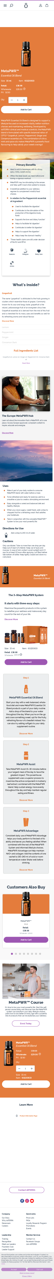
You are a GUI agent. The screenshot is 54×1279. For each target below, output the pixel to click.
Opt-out (39, 1269)
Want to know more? (27, 1273)
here (3, 1264)
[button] (12, 954)
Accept (14, 1269)
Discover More (7, 433)
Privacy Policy (27, 1276)
